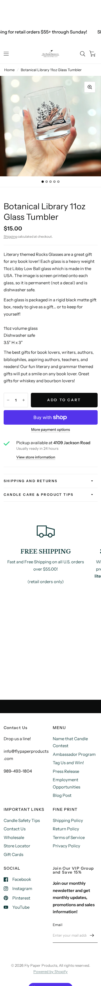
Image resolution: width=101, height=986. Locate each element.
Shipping (10, 236)
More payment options (50, 429)
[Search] (82, 54)
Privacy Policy (66, 845)
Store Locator (17, 845)
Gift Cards (13, 854)
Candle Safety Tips (22, 820)
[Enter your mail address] (92, 935)
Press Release (66, 771)
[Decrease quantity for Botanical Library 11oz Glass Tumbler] (8, 400)
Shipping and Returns (31, 481)
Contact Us (15, 828)
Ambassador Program (74, 754)
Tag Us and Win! (68, 762)
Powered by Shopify (50, 971)
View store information (35, 457)
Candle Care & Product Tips (39, 494)
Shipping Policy (68, 820)
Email (57, 924)
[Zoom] (89, 87)
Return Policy (66, 828)
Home (9, 70)
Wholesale (14, 837)
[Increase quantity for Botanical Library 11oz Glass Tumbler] (23, 400)
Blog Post (62, 795)
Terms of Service (69, 837)
